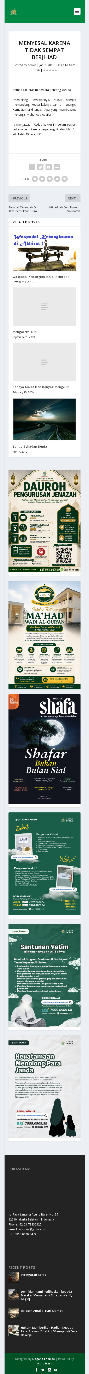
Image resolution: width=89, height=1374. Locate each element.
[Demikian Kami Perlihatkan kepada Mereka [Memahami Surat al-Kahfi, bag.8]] (13, 1294)
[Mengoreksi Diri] (44, 306)
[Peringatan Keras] (13, 1277)
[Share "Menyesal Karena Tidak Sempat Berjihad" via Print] (57, 167)
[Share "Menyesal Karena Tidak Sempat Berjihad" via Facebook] (32, 167)
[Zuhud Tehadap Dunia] (44, 419)
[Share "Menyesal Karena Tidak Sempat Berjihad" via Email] (48, 167)
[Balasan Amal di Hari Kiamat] (13, 1313)
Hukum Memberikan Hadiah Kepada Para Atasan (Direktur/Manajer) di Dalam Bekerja (50, 1331)
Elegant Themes (43, 1359)
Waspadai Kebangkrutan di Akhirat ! (41, 277)
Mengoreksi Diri (25, 332)
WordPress (44, 1363)
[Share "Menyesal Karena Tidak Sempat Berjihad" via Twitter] (40, 167)
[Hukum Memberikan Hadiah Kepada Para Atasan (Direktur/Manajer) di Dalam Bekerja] (13, 1330)
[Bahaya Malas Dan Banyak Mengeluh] (44, 362)
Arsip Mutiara (66, 65)
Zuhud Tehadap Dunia (30, 446)
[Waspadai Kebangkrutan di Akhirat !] (44, 251)
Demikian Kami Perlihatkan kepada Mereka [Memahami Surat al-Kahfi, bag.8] (46, 1295)
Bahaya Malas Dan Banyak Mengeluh (41, 387)
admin (32, 65)
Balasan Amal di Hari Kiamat (42, 1311)
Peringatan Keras (33, 1275)
